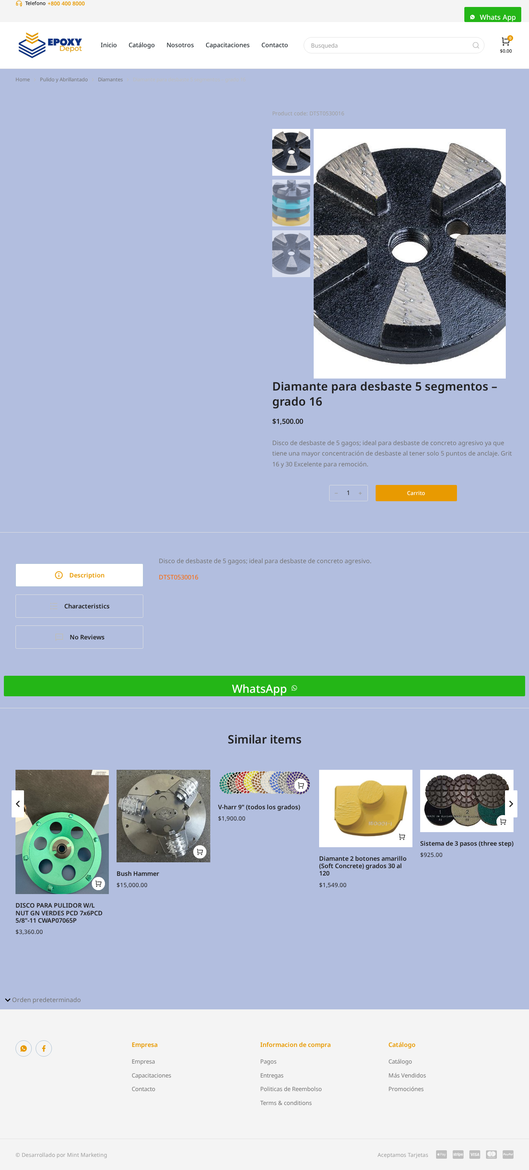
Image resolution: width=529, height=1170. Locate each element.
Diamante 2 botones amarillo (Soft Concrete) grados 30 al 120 (363, 865)
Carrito (416, 493)
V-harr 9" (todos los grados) (259, 807)
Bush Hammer (138, 873)
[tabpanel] (340, 598)
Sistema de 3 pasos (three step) (467, 843)
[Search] (476, 45)
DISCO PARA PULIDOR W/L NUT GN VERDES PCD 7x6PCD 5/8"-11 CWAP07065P (59, 912)
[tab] (79, 575)
